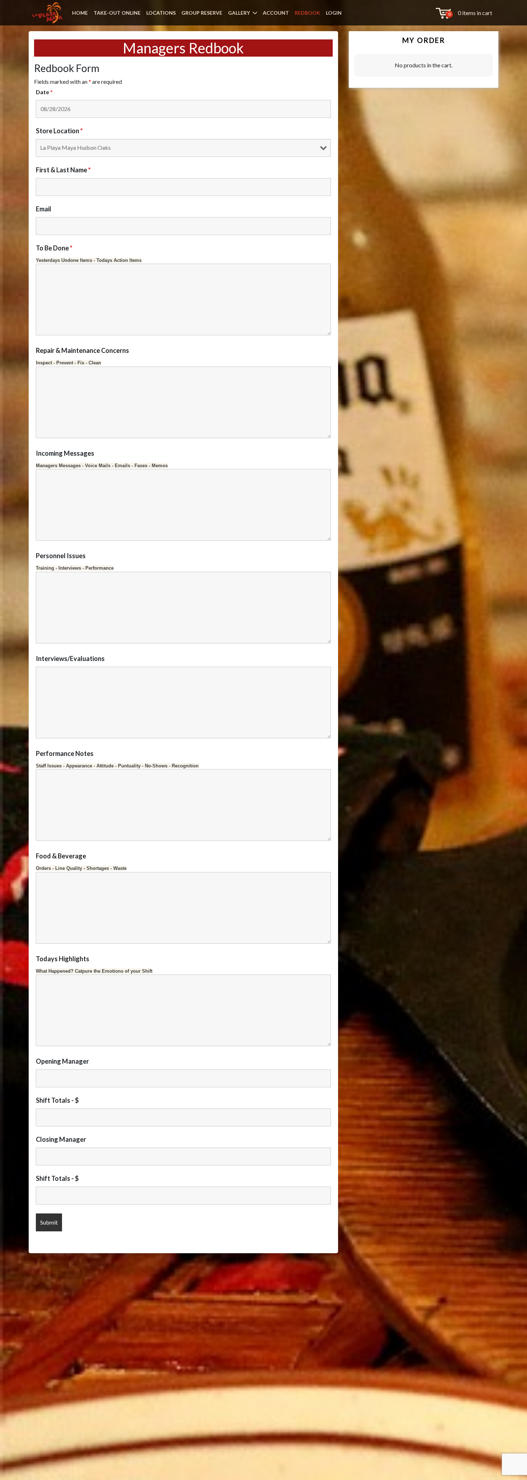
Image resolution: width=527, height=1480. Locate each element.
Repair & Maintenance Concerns (82, 350)
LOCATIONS (161, 13)
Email (43, 208)
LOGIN (334, 13)
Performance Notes (65, 753)
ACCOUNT (276, 13)
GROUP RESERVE (201, 13)
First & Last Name (63, 169)
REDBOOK (307, 13)
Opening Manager (62, 1061)
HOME (80, 13)
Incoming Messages (65, 453)
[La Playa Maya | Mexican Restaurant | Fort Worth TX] (47, 13)
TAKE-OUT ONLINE (117, 13)
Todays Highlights (62, 958)
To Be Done (54, 248)
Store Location (59, 130)
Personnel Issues (61, 555)
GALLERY (239, 13)
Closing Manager (61, 1139)
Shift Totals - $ (57, 1100)
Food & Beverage (61, 855)
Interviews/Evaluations (70, 658)
